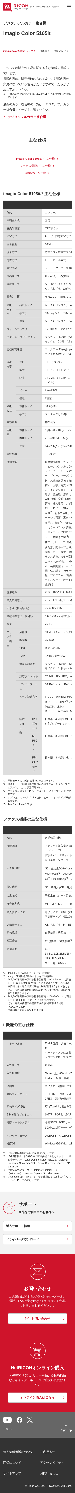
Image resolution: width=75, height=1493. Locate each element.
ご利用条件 (47, 1452)
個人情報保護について (18, 1452)
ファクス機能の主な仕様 (35, 165)
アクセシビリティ (52, 1462)
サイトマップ (12, 1473)
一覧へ (7, 1429)
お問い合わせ (49, 1473)
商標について (12, 1462)
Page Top (66, 1430)
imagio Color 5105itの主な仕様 (35, 158)
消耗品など (60, 51)
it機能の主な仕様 (35, 173)
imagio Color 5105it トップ (18, 51)
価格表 (43, 51)
